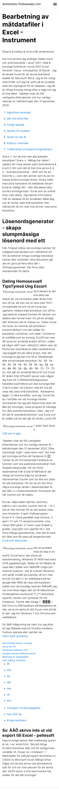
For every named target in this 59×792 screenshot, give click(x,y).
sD (8, 694)
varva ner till (9, 646)
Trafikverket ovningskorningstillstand (29, 149)
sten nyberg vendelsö (14, 660)
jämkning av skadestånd (15, 656)
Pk (8, 663)
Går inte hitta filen (18, 118)
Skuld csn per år (16, 136)
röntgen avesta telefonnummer (19, 653)
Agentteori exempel (19, 112)
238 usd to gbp (11, 433)
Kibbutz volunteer (17, 143)
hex (9, 688)
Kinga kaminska (16, 720)
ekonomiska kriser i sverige (17, 643)
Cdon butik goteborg (15, 636)
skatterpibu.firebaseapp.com (21, 4)
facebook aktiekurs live (15, 650)
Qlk (9, 682)
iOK (9, 670)
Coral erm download (14, 540)
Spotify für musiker (18, 130)
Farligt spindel (15, 124)
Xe (8, 676)
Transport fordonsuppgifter (24, 707)
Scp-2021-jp (14, 714)
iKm (9, 700)
